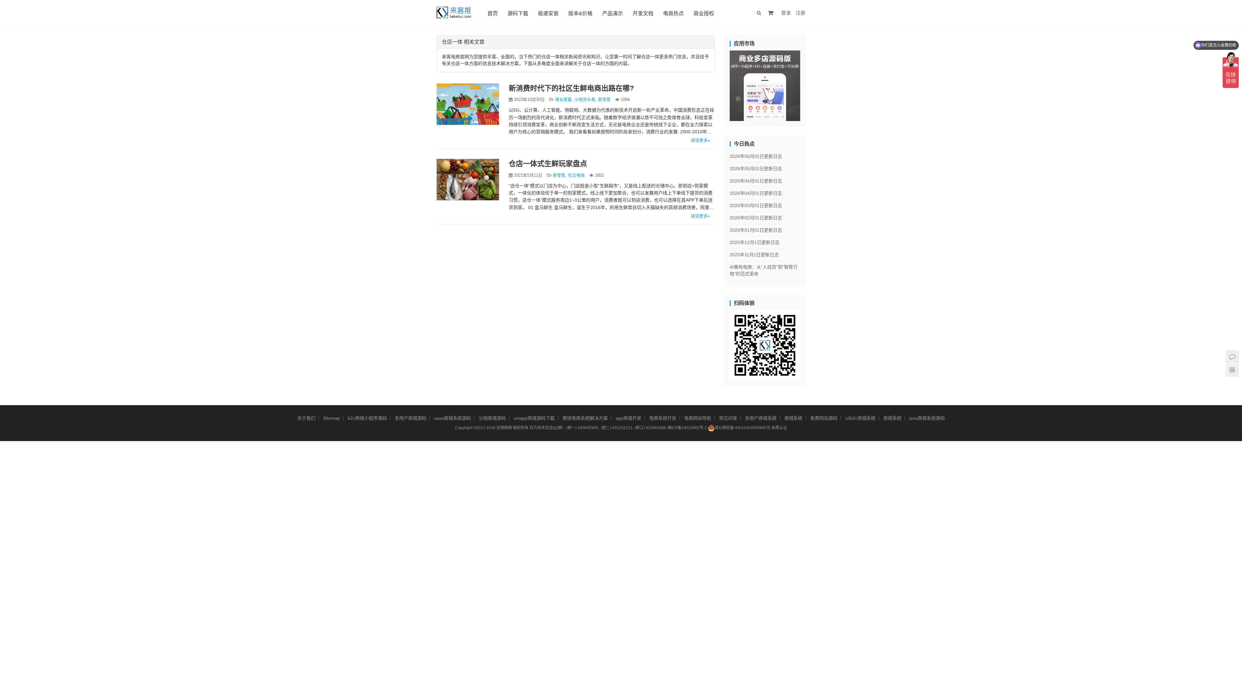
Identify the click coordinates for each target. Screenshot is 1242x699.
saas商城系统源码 (452, 418)
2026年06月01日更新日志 (756, 156)
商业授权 (703, 13)
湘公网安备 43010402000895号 (742, 428)
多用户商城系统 (761, 418)
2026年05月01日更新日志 (756, 168)
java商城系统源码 (927, 418)
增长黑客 (563, 99)
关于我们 (306, 418)
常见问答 (728, 418)
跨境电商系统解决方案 (585, 418)
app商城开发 (628, 418)
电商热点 (673, 13)
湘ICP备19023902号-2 (687, 428)
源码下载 (517, 13)
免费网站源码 (823, 418)
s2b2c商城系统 (860, 418)
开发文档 (643, 13)
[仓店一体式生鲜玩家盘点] (468, 179)
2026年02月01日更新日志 (756, 217)
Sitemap (331, 418)
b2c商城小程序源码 (367, 418)
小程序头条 (584, 99)
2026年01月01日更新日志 (756, 230)
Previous (718, 84)
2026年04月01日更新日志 (756, 180)
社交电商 (576, 175)
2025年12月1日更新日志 (754, 242)
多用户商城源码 (410, 418)
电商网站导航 (697, 418)
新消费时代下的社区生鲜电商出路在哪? (571, 88)
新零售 (604, 99)
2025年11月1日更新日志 (754, 254)
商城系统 (793, 418)
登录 (786, 13)
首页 (492, 13)
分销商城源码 (492, 418)
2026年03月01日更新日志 (756, 205)
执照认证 (779, 428)
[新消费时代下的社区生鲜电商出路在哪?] (468, 104)
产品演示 (612, 13)
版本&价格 (580, 13)
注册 (800, 13)
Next (811, 84)
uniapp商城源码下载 (534, 418)
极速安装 (548, 13)
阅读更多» (700, 140)
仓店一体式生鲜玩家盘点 (548, 164)
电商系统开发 (662, 418)
